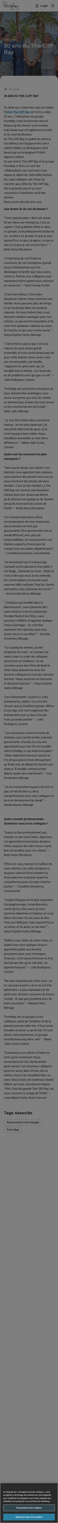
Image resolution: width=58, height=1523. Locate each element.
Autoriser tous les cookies (29, 1517)
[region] (29, 1503)
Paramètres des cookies (29, 1508)
